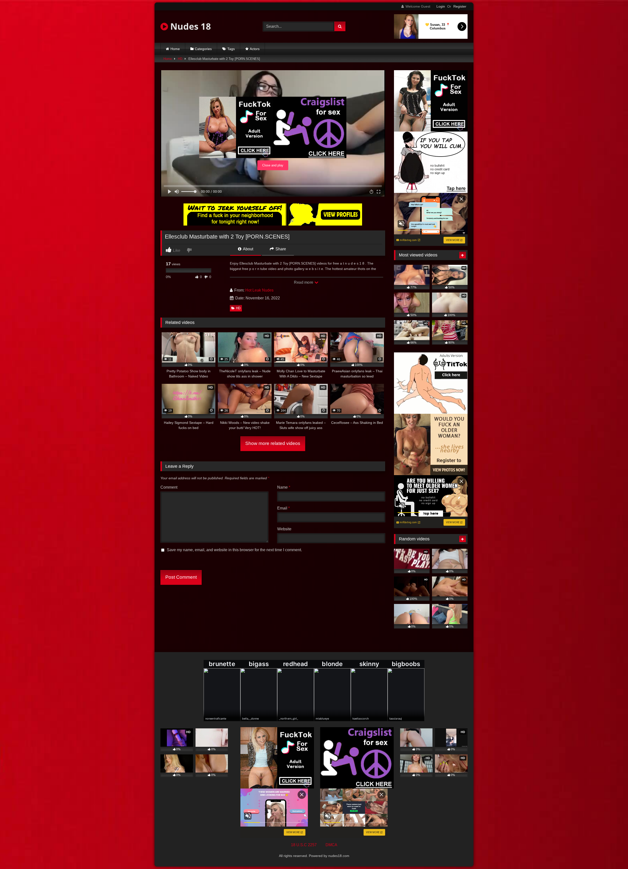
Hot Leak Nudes (259, 290)
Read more (304, 282)
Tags (231, 49)
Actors (255, 49)
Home (175, 49)
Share (280, 249)
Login (440, 6)
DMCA (331, 845)
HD (180, 59)
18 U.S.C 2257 (304, 845)
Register (459, 6)
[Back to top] (612, 854)
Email (283, 508)
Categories (203, 49)
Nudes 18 (189, 26)
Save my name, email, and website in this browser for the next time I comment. (234, 550)
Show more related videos (272, 443)
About (247, 249)
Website (284, 529)
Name (283, 487)
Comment (168, 487)
